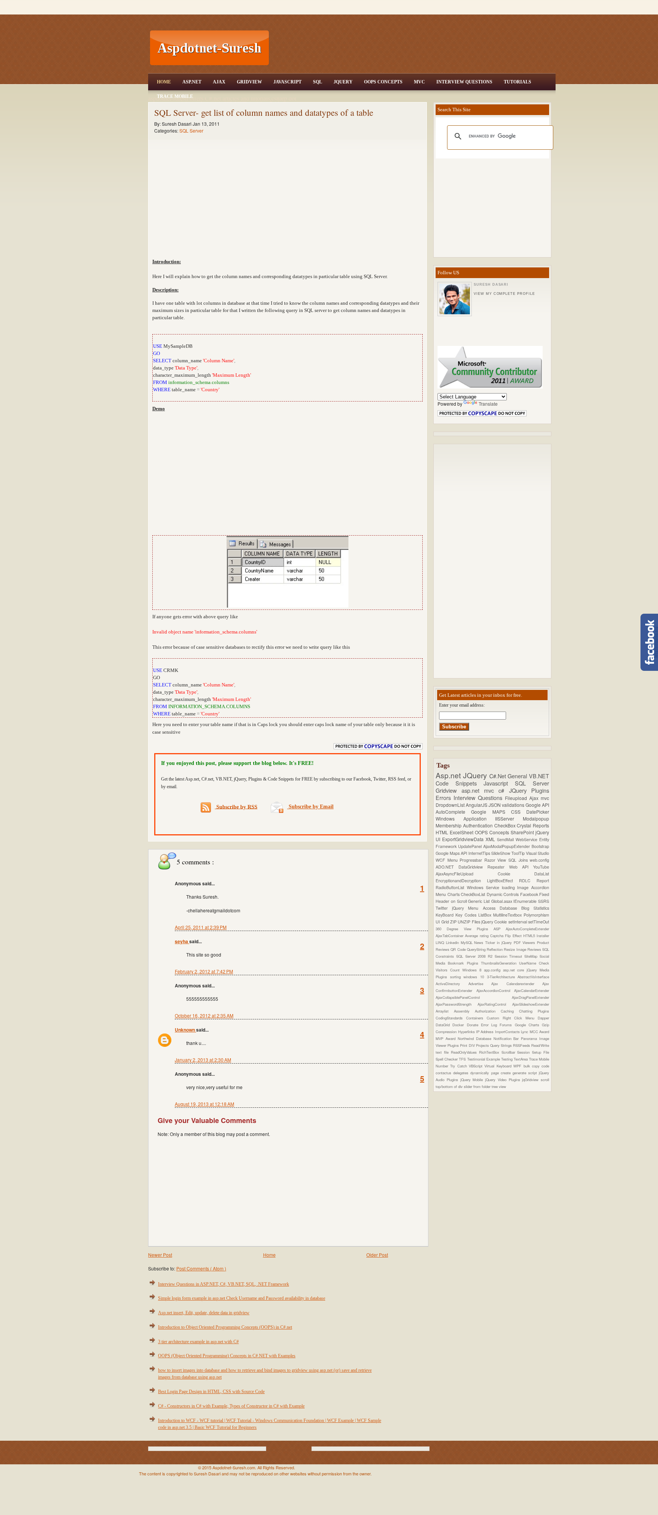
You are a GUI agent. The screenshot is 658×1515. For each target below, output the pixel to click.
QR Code (458, 949)
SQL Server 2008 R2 (475, 956)
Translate (488, 403)
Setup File (540, 1052)
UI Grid (443, 922)
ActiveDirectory (452, 983)
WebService (527, 839)
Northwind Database (476, 1038)
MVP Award (447, 1038)
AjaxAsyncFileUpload (467, 874)
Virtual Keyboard (498, 1066)
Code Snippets (460, 783)
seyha (182, 941)
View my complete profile (504, 294)
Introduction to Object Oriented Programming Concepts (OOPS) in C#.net (225, 1327)
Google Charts (528, 1024)
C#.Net (498, 776)
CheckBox (505, 825)
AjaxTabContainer (450, 935)
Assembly (464, 1011)
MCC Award (539, 1031)
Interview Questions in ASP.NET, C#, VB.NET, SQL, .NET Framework (223, 1284)
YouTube (541, 867)
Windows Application (465, 818)
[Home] (413, 4)
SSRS (543, 901)
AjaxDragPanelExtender (530, 997)
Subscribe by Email (310, 806)
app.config (493, 970)
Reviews (534, 949)
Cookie (516, 874)
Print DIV (468, 1045)
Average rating (477, 935)
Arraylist (445, 1011)
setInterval (518, 922)
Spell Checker (447, 1059)
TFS (463, 1059)
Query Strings (501, 1045)
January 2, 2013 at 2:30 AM (203, 1059)
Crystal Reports (533, 825)
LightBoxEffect (503, 880)
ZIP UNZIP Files (465, 922)
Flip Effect (514, 935)
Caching (510, 1011)
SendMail (506, 839)
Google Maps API (452, 853)
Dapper (543, 1018)
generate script (526, 1072)
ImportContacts (508, 1031)
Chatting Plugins (534, 1011)
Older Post (377, 1254)
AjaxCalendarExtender (531, 990)
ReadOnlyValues (465, 1052)
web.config (539, 860)
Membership (449, 825)
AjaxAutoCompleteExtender (527, 928)
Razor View (496, 860)
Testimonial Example (484, 1059)
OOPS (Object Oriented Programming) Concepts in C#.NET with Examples (226, 1355)
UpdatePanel (470, 846)
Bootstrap (540, 846)
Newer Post (160, 1254)
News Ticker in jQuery (493, 942)
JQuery (343, 82)
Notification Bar (507, 1038)
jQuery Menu (467, 908)
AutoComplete (453, 811)
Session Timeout (510, 956)
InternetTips (479, 853)
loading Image (517, 887)
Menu (453, 860)
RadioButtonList (451, 887)
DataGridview (472, 867)
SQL (317, 82)
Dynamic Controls (503, 894)
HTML (443, 832)
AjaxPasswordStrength (457, 1004)
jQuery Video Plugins (503, 1079)
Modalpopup (536, 818)
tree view (499, 1086)
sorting (457, 976)
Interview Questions (464, 82)
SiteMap (532, 956)
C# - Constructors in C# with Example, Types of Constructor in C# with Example (231, 1406)
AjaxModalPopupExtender (507, 846)
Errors (445, 797)
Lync (525, 1031)
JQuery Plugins (529, 790)
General (518, 776)
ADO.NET (447, 867)
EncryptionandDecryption (461, 880)
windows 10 (475, 976)
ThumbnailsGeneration (500, 963)
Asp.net (449, 775)
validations (513, 804)
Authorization (488, 1011)
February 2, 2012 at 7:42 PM (204, 971)
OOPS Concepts (383, 82)
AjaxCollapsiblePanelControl (474, 997)
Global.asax (502, 901)
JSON (495, 804)
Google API (537, 804)
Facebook (530, 894)
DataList (541, 874)
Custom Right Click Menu (512, 1018)
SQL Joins (519, 860)
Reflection (495, 949)
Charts (454, 894)
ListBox (485, 915)
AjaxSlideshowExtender (530, 1004)
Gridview (249, 82)
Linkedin (453, 942)
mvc (545, 798)
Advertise (480, 983)
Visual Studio (537, 853)
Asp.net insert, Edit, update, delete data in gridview (203, 1312)
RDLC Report (534, 880)
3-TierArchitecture (502, 976)
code (545, 1066)
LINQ (441, 942)
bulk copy (533, 1066)
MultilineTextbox (508, 915)
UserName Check (534, 963)
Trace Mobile (175, 96)
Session (524, 1052)
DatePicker (537, 811)
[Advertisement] (413, 48)
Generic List (479, 901)
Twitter (444, 908)
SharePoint (523, 832)
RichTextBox (490, 1052)
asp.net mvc (480, 790)
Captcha (497, 935)
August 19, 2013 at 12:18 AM (204, 1104)
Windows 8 (473, 970)
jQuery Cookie (494, 922)
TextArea (521, 1059)
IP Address (485, 1031)
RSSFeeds (522, 1045)
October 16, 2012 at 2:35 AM (204, 1015)
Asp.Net (191, 82)
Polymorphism (536, 915)
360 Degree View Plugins (465, 928)
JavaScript (287, 82)
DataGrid (444, 1024)
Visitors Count (449, 970)
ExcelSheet (462, 832)
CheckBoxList (474, 894)
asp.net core (515, 970)
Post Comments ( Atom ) (201, 1268)
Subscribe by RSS (236, 806)
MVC (419, 82)
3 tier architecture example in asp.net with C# (198, 1341)
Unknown (185, 1029)
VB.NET (539, 776)
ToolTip (518, 853)
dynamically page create (491, 1072)
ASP (500, 928)
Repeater (498, 867)
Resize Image (515, 949)
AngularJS (477, 804)
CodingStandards (451, 1018)
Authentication (478, 825)
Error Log (490, 1024)
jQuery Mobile (473, 1079)
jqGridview (531, 1079)
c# (503, 790)
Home (164, 82)
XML (491, 839)
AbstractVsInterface (533, 976)
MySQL (467, 942)
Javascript (499, 783)
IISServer (509, 818)
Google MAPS (491, 811)
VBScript (476, 1066)
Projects (483, 1045)
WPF (518, 1066)
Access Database (502, 908)
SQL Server (191, 130)
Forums (507, 1024)
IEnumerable (525, 901)
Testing (507, 1059)
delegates (461, 1072)
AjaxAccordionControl (495, 990)
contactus (444, 1072)
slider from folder (478, 1086)
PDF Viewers (525, 942)
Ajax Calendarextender (516, 983)
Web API (521, 867)
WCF (441, 860)
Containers (476, 1018)
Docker (459, 1024)
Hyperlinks (467, 1031)
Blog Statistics (535, 908)
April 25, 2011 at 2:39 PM (201, 927)
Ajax (219, 82)
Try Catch (459, 1066)
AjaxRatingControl (495, 1004)
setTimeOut (538, 922)
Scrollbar (509, 1052)
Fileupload (517, 798)
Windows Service (484, 887)
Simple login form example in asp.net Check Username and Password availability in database (241, 1298)
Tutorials (517, 82)
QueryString (477, 949)
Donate (474, 1024)
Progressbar (472, 860)
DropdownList (451, 804)
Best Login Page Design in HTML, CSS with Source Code (211, 1391)
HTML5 (530, 935)
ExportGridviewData (464, 839)
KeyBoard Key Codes (457, 915)
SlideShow (501, 853)
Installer (543, 935)
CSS (518, 811)
